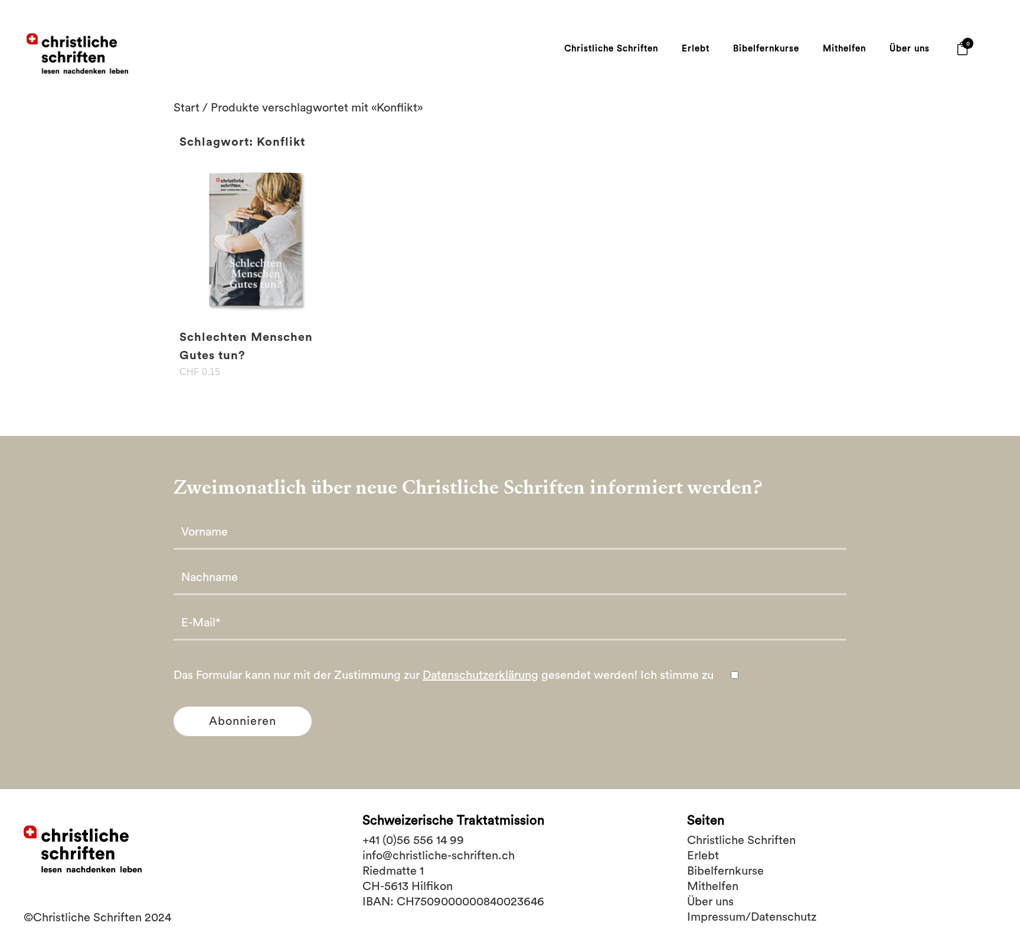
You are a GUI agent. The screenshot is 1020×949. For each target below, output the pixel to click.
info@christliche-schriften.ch (438, 856)
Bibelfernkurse (725, 871)
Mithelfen (712, 886)
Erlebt (703, 856)
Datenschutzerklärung (480, 675)
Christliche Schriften (741, 840)
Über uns (710, 902)
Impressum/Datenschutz (751, 917)
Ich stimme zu (678, 675)
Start (187, 108)
